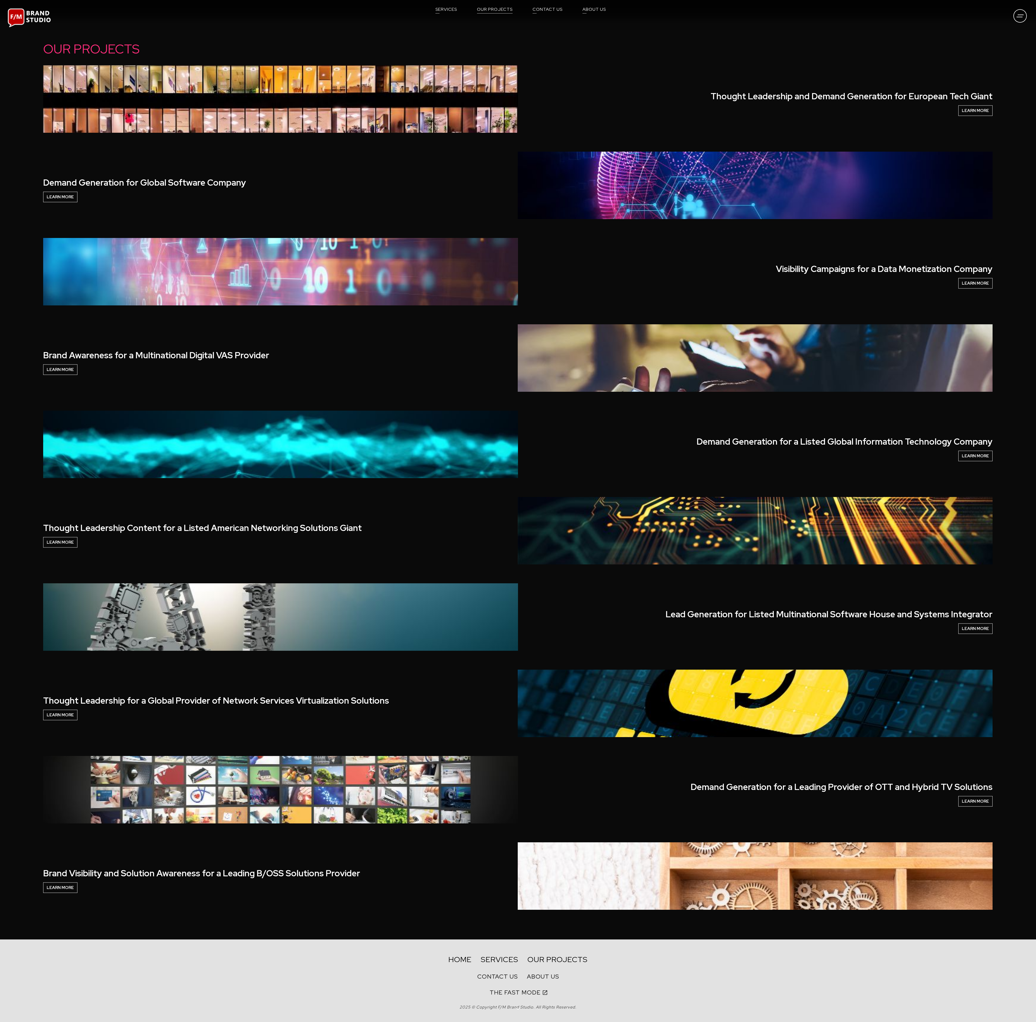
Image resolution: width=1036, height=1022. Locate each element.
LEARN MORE (975, 110)
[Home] (29, 17)
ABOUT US (594, 9)
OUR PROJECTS (495, 9)
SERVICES (446, 9)
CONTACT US (548, 9)
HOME (460, 959)
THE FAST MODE (515, 992)
